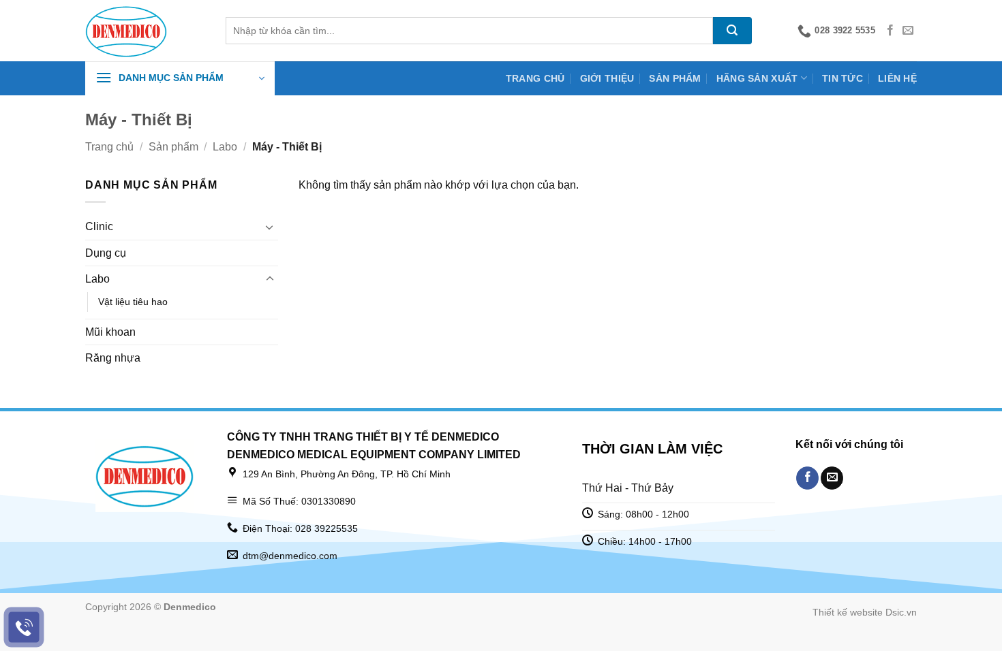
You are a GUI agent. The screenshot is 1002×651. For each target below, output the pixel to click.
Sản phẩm (675, 78)
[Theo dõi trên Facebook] (890, 31)
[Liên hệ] (24, 627)
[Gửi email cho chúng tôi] (907, 31)
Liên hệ (897, 78)
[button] (180, 78)
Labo (225, 147)
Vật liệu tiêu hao (133, 301)
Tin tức (842, 78)
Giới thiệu (607, 78)
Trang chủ (535, 78)
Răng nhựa (112, 358)
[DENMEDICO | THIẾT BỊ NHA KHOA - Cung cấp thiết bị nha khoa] (145, 30)
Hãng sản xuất (757, 78)
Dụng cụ (105, 253)
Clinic (99, 226)
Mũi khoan (110, 332)
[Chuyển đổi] (270, 227)
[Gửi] (732, 30)
